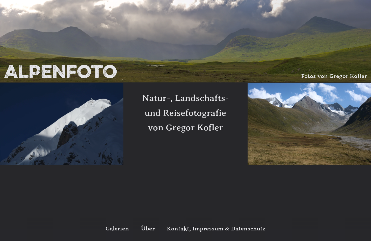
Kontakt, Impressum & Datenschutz (216, 228)
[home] (60, 71)
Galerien (117, 228)
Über (148, 228)
